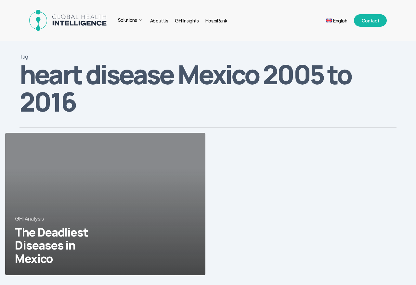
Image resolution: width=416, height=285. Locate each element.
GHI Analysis (29, 218)
